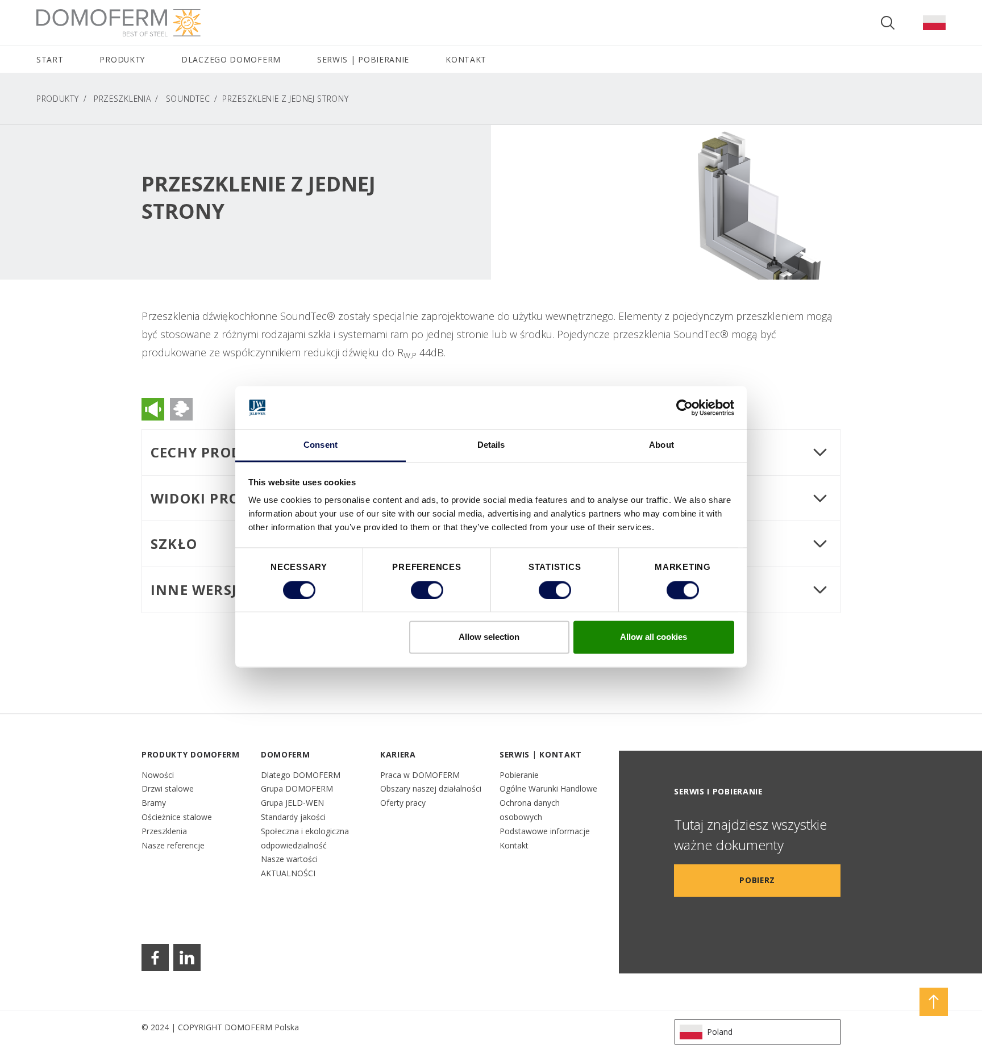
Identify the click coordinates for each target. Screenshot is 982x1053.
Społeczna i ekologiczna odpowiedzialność (305, 838)
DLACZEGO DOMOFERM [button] (231, 59)
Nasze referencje (173, 845)
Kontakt (514, 845)
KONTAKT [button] (466, 59)
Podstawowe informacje (545, 831)
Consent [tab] (320, 445)
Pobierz (757, 880)
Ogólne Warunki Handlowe (548, 788)
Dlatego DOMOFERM (300, 774)
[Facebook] (155, 957)
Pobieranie (519, 774)
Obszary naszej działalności (430, 788)
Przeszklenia (122, 98)
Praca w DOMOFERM (420, 774)
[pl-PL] (934, 22)
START (49, 59)
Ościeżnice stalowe (177, 816)
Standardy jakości (293, 816)
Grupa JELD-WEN (292, 802)
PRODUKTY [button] (122, 59)
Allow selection (489, 637)
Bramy (154, 802)
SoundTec (188, 98)
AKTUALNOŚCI (288, 873)
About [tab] (661, 445)
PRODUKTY (57, 98)
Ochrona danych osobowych (530, 809)
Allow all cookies (653, 637)
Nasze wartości (289, 859)
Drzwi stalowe (168, 788)
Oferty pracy (403, 802)
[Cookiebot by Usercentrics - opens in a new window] (684, 407)
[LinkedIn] (187, 957)
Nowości (158, 774)
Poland (720, 1031)
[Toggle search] (888, 22)
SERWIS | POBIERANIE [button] (363, 59)
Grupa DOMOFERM (297, 788)
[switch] (427, 590)
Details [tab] (491, 445)
